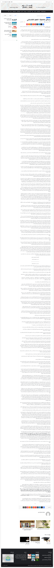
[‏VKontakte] (31, 24)
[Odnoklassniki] (29, 24)
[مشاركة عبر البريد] (25, 507)
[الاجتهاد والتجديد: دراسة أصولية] (14, 35)
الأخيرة (10, 15)
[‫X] (41, 24)
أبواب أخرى (29, 11)
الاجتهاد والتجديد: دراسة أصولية (8, 35)
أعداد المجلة (14, 11)
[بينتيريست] (35, 24)
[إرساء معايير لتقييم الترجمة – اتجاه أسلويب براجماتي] (35, 539)
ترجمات (25, 11)
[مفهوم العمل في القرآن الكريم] (37, 560)
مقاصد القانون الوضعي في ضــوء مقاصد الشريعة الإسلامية (7, 23)
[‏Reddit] (33, 24)
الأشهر (15, 15)
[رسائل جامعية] (45, 539)
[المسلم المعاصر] (27, 6)
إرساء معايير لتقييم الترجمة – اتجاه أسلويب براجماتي (35, 542)
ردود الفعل (9, 26)
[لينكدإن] (39, 24)
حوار (32, 11)
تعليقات (5, 15)
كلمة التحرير (38, 11)
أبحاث (35, 11)
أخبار (22, 11)
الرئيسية (49, 15)
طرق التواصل (18, 11)
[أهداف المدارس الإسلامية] (33, 560)
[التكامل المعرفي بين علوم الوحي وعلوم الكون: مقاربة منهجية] (14, 31)
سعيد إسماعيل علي (41, 512)
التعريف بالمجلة (43, 11)
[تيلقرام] (21, 559)
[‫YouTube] (23, 559)
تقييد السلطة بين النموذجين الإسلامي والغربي (7, 19)
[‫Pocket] (27, 24)
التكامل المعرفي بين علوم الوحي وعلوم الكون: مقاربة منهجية (7, 31)
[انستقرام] (22, 559)
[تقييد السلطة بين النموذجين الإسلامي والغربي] (14, 19)
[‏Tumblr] (37, 24)
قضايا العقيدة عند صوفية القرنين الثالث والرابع (24, 543)
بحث (11, 11)
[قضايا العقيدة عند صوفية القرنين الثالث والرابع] (24, 539)
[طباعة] (23, 507)
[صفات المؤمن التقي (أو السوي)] (29, 558)
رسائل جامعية (45, 15)
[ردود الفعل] (14, 27)
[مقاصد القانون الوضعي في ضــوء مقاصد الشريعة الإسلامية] (14, 23)
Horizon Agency (49, 565)
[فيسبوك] (43, 24)
